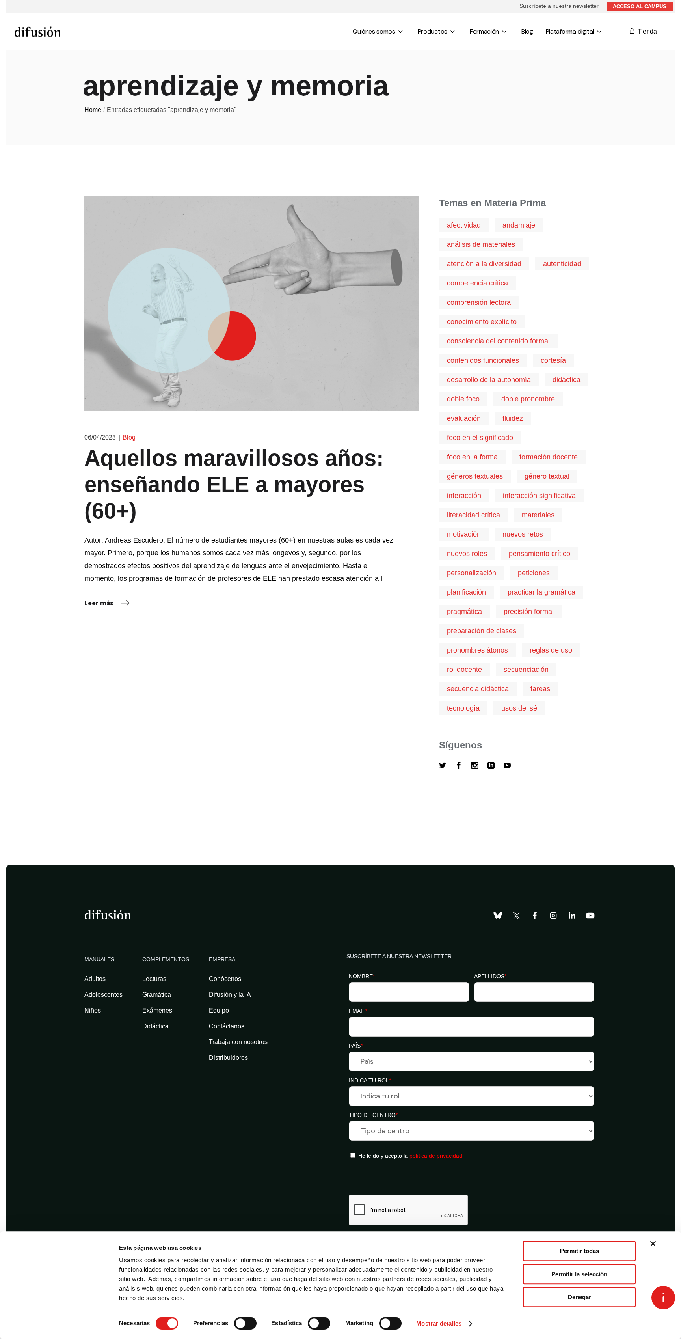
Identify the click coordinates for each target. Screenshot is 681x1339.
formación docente (548, 457)
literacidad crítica (473, 515)
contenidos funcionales (483, 360)
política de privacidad (435, 1156)
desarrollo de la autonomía (489, 380)
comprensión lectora (479, 302)
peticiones (534, 573)
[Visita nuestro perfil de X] (516, 915)
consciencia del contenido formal (498, 341)
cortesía (553, 360)
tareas (540, 689)
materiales (538, 515)
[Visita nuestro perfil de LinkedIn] (572, 915)
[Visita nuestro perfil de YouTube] (590, 915)
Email (358, 1011)
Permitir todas (579, 1251)
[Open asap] (663, 1297)
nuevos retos (522, 534)
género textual (547, 476)
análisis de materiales (481, 244)
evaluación (464, 418)
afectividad (464, 225)
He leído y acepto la (409, 1156)
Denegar (579, 1297)
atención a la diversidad (484, 264)
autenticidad (562, 264)
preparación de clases (481, 631)
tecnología (463, 708)
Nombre (362, 976)
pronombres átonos (477, 650)
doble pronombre (528, 399)
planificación (466, 592)
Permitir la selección (579, 1274)
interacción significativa (539, 496)
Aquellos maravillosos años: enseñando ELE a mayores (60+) (234, 484)
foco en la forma (472, 457)
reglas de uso (551, 650)
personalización (471, 573)
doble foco (463, 399)
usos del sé (519, 708)
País (356, 1045)
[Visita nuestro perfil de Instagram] (553, 915)
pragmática (464, 611)
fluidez (512, 418)
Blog (129, 437)
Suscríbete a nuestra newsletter (559, 6)
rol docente (464, 669)
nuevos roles (467, 554)
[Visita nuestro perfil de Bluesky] (497, 915)
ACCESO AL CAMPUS (639, 6)
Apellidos (490, 976)
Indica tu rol (370, 1080)
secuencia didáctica (478, 689)
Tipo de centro (373, 1115)
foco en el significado (480, 438)
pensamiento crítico (539, 554)
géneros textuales (475, 476)
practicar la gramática (541, 592)
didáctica (567, 380)
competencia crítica (477, 283)
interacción (464, 496)
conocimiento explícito (482, 322)
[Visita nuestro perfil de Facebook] (534, 915)
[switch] (245, 1323)
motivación (464, 534)
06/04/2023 (100, 437)
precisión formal (529, 611)
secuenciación (526, 669)
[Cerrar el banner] (653, 1243)
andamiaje (518, 225)
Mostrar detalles (438, 1323)
